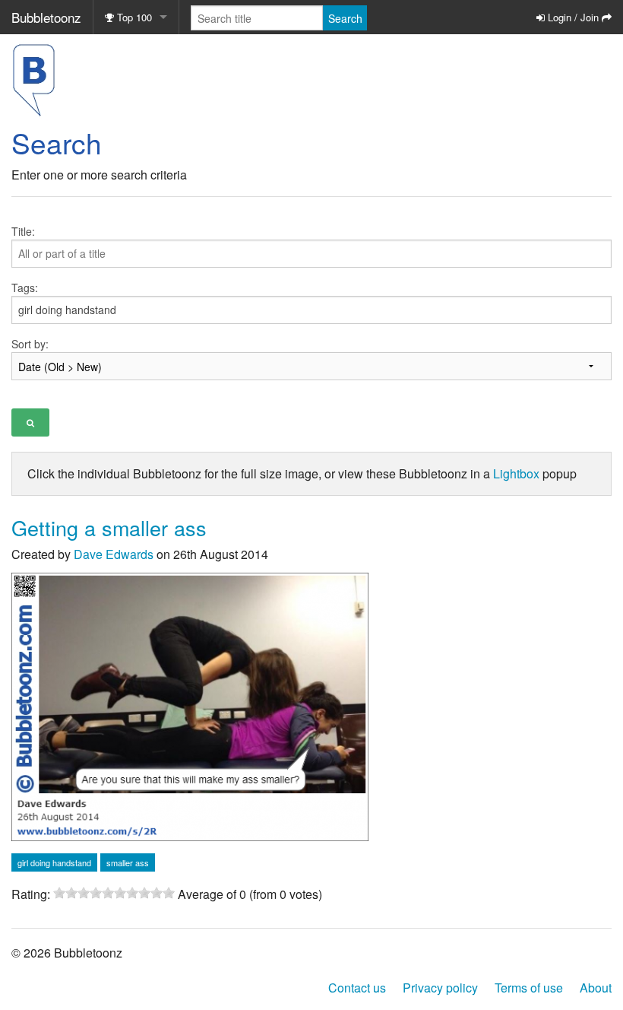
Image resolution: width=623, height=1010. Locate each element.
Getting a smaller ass (109, 527)
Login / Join (573, 17)
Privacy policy (440, 987)
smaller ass (127, 862)
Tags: (24, 287)
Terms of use (529, 987)
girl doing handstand (54, 862)
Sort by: (30, 343)
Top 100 (133, 17)
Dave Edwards (113, 554)
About (596, 987)
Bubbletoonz (46, 17)
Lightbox (516, 473)
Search (345, 18)
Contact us (357, 987)
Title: (23, 231)
